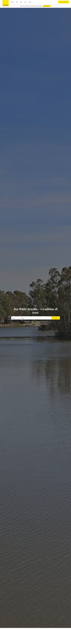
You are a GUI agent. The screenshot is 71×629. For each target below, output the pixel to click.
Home (12, 1)
